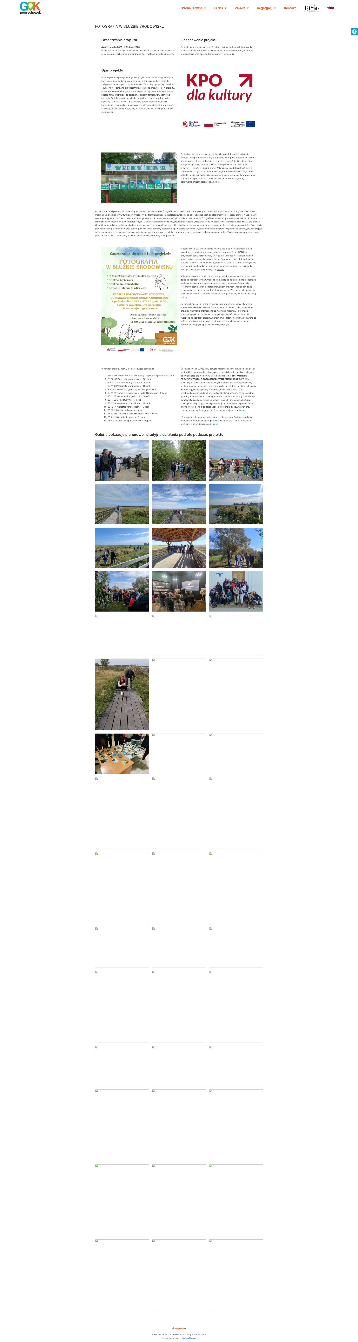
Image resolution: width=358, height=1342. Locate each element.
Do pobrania (180, 1328)
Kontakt (290, 8)
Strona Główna (191, 8)
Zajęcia (240, 8)
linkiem (220, 269)
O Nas (218, 8)
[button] (354, 31)
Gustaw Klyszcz (189, 1338)
